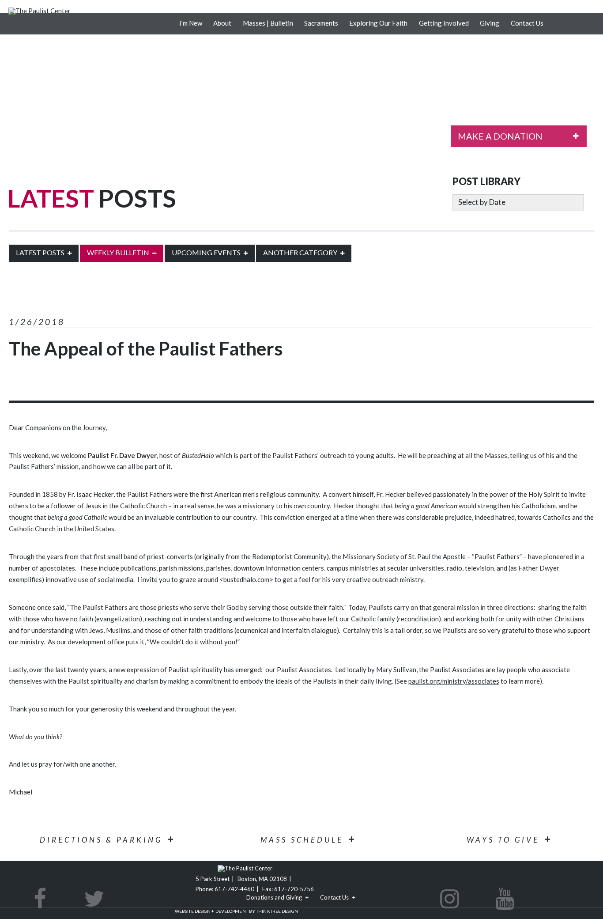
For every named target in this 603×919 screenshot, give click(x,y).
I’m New (190, 23)
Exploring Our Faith (378, 23)
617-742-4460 (234, 889)
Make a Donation (500, 136)
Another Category (300, 252)
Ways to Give (503, 839)
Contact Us (527, 23)
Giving (489, 23)
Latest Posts (40, 252)
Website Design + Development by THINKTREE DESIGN (236, 911)
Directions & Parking (101, 839)
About (222, 23)
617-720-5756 (294, 889)
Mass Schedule (301, 839)
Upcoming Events (206, 252)
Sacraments (321, 23)
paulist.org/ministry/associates (453, 681)
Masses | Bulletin (268, 23)
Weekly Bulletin (118, 252)
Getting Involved (444, 23)
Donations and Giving (274, 897)
